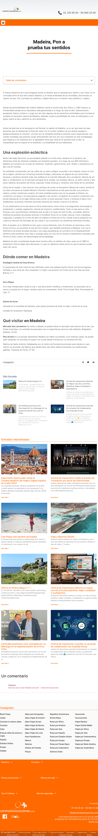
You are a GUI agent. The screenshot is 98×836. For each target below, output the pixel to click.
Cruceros (3, 725)
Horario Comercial (12, 835)
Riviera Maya (55, 718)
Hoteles (3, 751)
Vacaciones (80, 714)
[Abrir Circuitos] (42, 762)
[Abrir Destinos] (12, 762)
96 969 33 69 (88, 12)
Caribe (2, 718)
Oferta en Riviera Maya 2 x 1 (30, 381)
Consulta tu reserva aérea (10, 722)
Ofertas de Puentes (33, 748)
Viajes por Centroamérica (85, 736)
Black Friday (5, 714)
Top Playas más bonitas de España (19, 536)
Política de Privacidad (56, 832)
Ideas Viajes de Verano (34, 729)
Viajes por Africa (82, 729)
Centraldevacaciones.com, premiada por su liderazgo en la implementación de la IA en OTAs (23, 646)
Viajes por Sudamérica (84, 748)
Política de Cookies (25, 832)
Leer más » (5, 497)
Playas (28, 752)
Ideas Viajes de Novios (34, 725)
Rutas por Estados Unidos (61, 736)
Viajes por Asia (81, 733)
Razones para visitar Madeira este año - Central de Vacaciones (33, 688)
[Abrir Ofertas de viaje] (57, 777)
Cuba (2, 729)
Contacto (93, 832)
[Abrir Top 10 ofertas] (17, 793)
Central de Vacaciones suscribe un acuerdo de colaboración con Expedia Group (79, 408)
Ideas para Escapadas (34, 714)
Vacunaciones (81, 718)
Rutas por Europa (57, 740)
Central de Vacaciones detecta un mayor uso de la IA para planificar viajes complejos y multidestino (73, 590)
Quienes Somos (82, 832)
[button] (3, 23)
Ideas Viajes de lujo (33, 722)
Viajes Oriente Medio (83, 725)
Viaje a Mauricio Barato (62, 536)
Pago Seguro (71, 832)
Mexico (28, 740)
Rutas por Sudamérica (59, 748)
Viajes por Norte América (85, 744)
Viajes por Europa (82, 740)
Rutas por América (57, 725)
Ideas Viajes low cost (34, 733)
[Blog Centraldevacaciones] (16, 816)
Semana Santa (56, 752)
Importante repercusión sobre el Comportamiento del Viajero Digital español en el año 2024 (23, 480)
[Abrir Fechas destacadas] (21, 777)
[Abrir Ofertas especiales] (56, 793)
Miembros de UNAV (39, 835)
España (3, 739)
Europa (3, 747)
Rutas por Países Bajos (59, 744)
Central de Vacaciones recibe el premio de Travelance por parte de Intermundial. (72, 479)
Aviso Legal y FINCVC (40, 832)
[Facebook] (5, 816)
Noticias (28, 744)
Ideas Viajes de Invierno (35, 718)
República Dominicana (59, 714)
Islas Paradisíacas (32, 736)
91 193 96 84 (70, 12)
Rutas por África (57, 722)
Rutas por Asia (56, 729)
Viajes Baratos (81, 722)
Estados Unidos (6, 743)
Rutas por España (57, 733)
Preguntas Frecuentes (65, 835)
